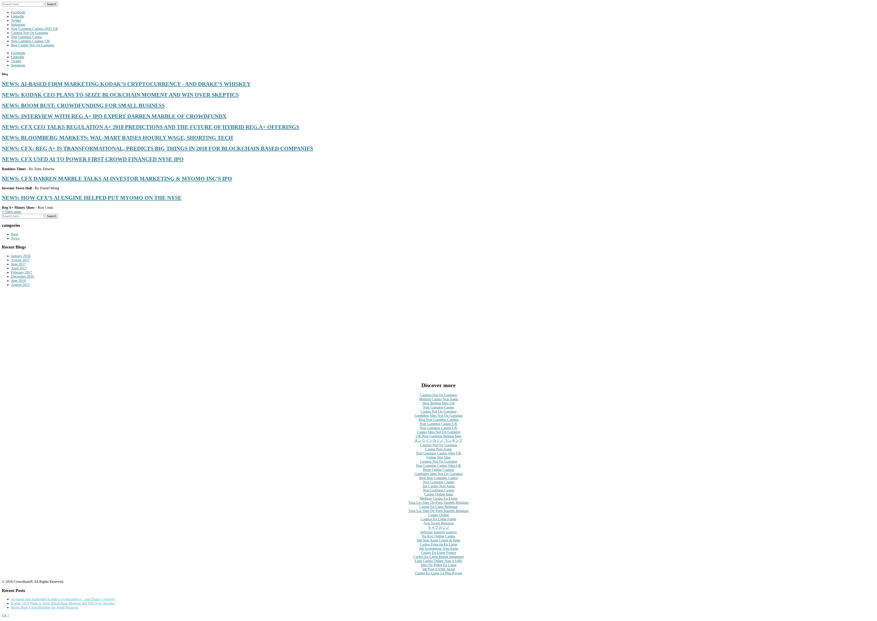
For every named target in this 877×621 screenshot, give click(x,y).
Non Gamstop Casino (26, 37)
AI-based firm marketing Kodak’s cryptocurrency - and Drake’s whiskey (63, 599)
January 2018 (20, 256)
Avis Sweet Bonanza (438, 523)
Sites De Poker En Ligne (439, 565)
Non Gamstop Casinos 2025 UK (34, 29)
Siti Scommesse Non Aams (438, 548)
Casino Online (438, 515)
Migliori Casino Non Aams (438, 399)
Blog (14, 234)
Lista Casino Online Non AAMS (438, 561)
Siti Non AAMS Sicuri (438, 569)
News (15, 238)
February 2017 (21, 272)
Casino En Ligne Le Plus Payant (438, 573)
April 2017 (19, 268)
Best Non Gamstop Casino (438, 478)
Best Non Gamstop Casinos (439, 420)
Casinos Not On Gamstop (29, 33)
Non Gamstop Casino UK (438, 424)
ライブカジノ (438, 527)
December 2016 (22, 276)
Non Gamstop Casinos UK (30, 41)
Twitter (16, 20)
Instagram (18, 24)
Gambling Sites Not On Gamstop (438, 416)
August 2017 (20, 260)
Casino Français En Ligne (438, 544)
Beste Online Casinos (438, 470)
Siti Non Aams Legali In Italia (438, 540)
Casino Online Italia (438, 494)
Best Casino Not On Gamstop (32, 45)
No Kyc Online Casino (438, 536)
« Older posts (11, 212)
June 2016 (18, 281)
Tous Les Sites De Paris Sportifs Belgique (438, 503)
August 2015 (20, 285)
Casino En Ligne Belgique (438, 507)
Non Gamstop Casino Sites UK (438, 453)
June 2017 (18, 264)
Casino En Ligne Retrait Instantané (438, 557)
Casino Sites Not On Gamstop (438, 432)
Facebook (18, 12)
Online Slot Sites (438, 457)
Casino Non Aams (438, 449)
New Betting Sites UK (438, 403)
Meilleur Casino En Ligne (438, 498)
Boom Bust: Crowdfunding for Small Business (44, 607)
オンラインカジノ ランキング (438, 440)
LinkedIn (17, 16)
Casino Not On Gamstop (439, 411)
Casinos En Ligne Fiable (438, 519)
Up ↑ (5, 615)
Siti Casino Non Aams (439, 486)
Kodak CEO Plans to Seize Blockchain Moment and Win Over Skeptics (63, 603)
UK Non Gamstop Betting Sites (439, 436)
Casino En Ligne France (438, 553)
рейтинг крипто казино (438, 532)
